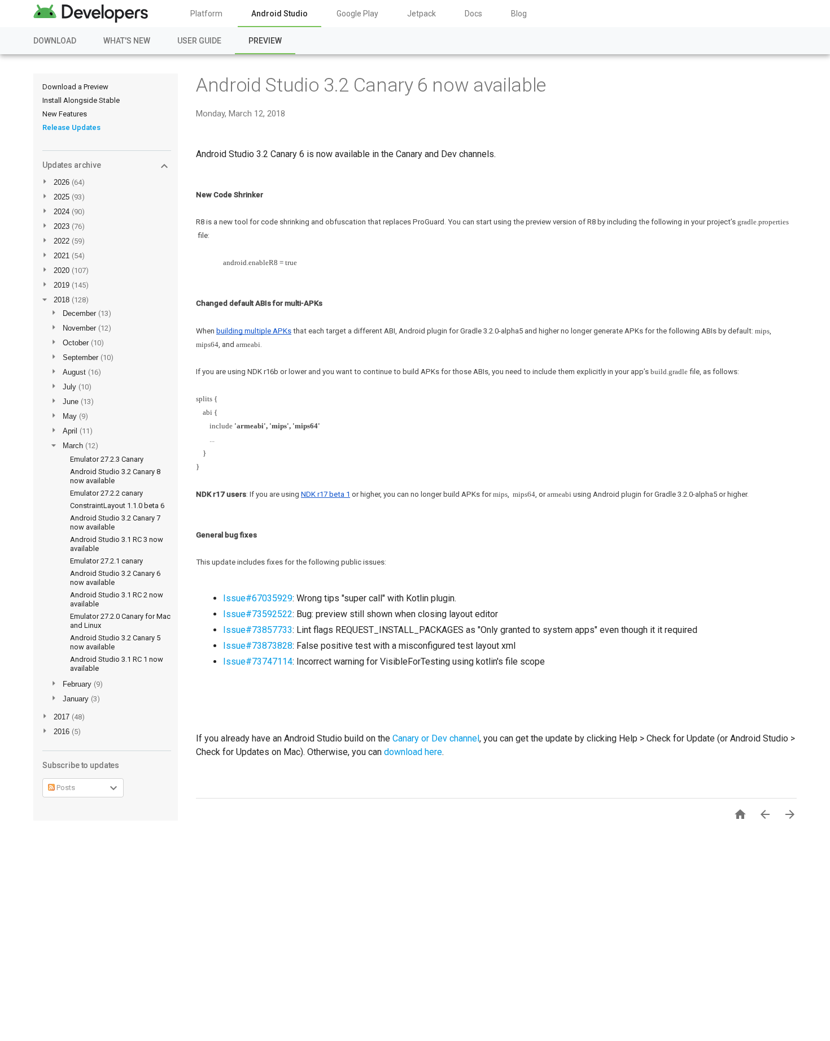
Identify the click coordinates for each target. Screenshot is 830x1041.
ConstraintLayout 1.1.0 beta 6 (117, 505)
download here (413, 752)
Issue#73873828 (257, 645)
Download (54, 40)
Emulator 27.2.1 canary (106, 561)
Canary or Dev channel (435, 738)
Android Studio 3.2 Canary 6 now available (371, 84)
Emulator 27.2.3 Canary (106, 459)
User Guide (199, 40)
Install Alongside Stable (81, 100)
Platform (206, 13)
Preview (265, 40)
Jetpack (421, 13)
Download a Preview (75, 87)
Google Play (357, 13)
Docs (473, 13)
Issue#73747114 (257, 661)
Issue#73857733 (257, 629)
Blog (519, 13)
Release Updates (71, 127)
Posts (65, 787)
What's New (126, 40)
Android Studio (279, 13)
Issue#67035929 (257, 598)
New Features (64, 114)
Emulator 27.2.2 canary (106, 493)
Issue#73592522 (257, 614)
